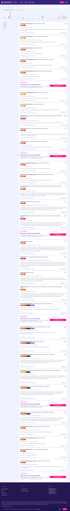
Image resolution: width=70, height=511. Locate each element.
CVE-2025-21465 (63, 100)
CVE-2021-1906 (63, 382)
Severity (24, 10)
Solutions (15, 2)
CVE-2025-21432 (63, 55)
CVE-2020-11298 (63, 253)
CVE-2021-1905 (63, 398)
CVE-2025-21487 (63, 137)
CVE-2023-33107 (63, 313)
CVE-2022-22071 (63, 366)
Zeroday (32, 305)
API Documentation (25, 491)
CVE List (21, 2)
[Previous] (20, 311)
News (3, 491)
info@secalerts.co (52, 493)
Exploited (28, 305)
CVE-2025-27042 (63, 67)
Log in (66, 2)
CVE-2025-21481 (63, 149)
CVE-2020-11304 (63, 197)
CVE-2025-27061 (63, 32)
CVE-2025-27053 (63, 182)
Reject (60, 509)
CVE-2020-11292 (63, 212)
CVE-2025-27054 (63, 170)
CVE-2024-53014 (63, 434)
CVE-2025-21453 (63, 470)
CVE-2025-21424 (63, 445)
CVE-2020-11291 (63, 268)
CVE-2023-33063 (63, 350)
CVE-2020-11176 (63, 227)
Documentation (24, 489)
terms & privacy (37, 509)
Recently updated (9, 10)
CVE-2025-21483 (63, 124)
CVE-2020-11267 (63, 299)
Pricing (26, 2)
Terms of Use (4, 495)
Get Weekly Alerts (58, 85)
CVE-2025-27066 (63, 78)
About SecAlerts (5, 489)
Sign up (61, 2)
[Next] (24, 311)
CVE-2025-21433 (63, 44)
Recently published (17, 10)
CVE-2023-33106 (63, 337)
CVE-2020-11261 (63, 422)
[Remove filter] (8, 6)
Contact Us (4, 493)
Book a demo (31, 2)
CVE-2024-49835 (63, 457)
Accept (65, 509)
